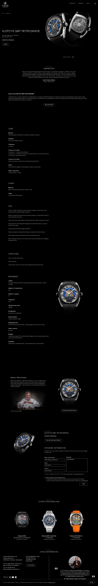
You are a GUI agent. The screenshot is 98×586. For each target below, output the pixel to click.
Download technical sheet (69, 410)
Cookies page (51, 582)
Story (88, 3)
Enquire (5, 44)
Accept (91, 582)
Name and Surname (49, 457)
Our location (31, 565)
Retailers (80, 3)
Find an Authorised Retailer (53, 440)
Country (46, 468)
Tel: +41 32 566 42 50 (9, 567)
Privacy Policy (69, 474)
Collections (72, 3)
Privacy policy (85, 480)
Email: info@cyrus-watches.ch (11, 569)
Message (68, 457)
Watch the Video (67, 57)
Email (45, 463)
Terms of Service (77, 474)
